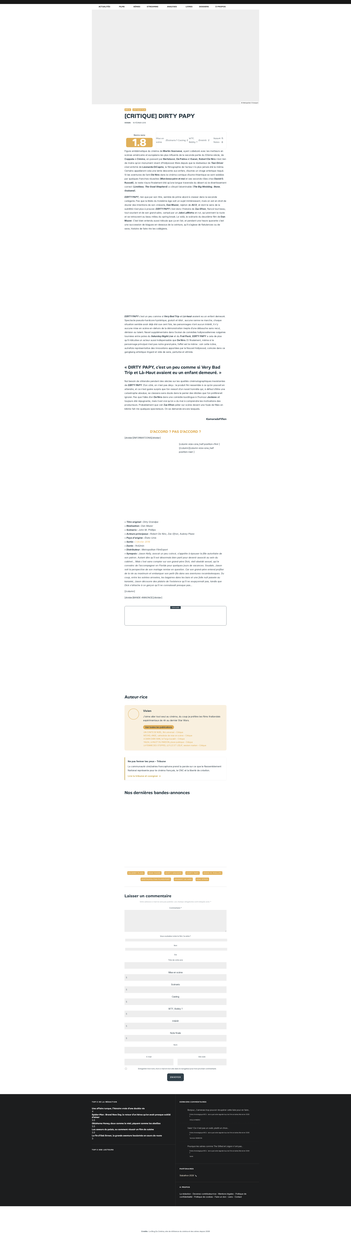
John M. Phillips (212, 873)
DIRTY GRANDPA (174, 873)
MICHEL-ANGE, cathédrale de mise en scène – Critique (168, 735)
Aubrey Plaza (136, 873)
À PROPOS (220, 6)
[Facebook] (224, 2)
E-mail (149, 1057)
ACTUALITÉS (104, 6)
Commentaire (175, 908)
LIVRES (189, 6)
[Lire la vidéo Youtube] (175, 660)
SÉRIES (136, 6)
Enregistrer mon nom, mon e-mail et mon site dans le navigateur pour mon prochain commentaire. (177, 1069)
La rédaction (185, 1194)
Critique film (139, 110)
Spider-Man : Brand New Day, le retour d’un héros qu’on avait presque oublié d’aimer (131, 1116)
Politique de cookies (203, 1197)
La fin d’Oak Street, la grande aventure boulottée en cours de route (127, 1135)
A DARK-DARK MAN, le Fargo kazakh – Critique (164, 739)
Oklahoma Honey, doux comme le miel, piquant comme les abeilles (126, 1123)
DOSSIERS (204, 6)
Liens (230, 1197)
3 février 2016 (142, 541)
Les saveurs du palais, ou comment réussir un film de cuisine (123, 1129)
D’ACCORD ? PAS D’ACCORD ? (175, 431)
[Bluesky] (245, 2)
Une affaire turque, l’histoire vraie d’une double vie (118, 1108)
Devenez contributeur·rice (204, 1194)
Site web (202, 1057)
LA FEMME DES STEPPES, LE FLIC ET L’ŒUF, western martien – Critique (175, 745)
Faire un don (220, 1197)
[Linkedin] (241, 2)
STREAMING (152, 6)
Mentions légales (226, 1194)
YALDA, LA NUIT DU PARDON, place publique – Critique (168, 742)
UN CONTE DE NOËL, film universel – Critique (163, 732)
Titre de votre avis (175, 960)
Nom (175, 1045)
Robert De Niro (184, 879)
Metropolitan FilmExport (156, 879)
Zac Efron (203, 879)
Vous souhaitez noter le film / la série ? (175, 936)
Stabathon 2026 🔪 (188, 1175)
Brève (127, 110)
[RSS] (257, 2)
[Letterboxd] (249, 2)
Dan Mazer (155, 873)
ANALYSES (172, 6)
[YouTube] (236, 2)
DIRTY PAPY (193, 873)
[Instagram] (232, 2)
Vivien (127, 123)
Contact (238, 1197)
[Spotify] (253, 2)
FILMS (122, 6)
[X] (228, 2)
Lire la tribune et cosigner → (144, 776)
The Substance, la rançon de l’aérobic (168, 616)
